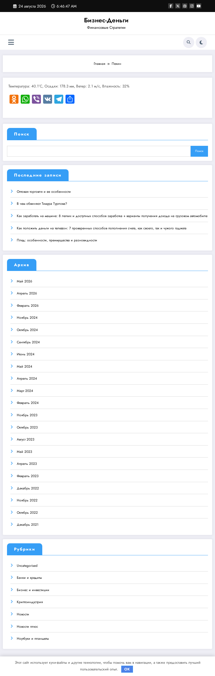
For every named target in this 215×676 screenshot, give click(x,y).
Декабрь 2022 (28, 488)
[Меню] (11, 42)
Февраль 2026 (28, 305)
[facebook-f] (170, 5)
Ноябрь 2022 (27, 500)
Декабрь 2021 (27, 524)
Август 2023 (25, 439)
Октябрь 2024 (27, 329)
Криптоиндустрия (30, 601)
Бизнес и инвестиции (33, 589)
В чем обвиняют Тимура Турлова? (42, 203)
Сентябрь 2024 (28, 342)
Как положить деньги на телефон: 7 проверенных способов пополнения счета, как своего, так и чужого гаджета (101, 228)
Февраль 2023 (28, 476)
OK (127, 669)
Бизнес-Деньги (106, 20)
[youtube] (198, 5)
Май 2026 (24, 281)
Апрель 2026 (27, 293)
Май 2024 (24, 366)
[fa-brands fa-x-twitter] (177, 5)
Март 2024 (25, 390)
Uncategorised (27, 565)
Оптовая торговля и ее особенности (44, 191)
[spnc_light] (201, 42)
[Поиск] (188, 42)
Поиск (22, 134)
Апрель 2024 (27, 378)
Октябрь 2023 (27, 427)
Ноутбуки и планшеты (33, 638)
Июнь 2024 (25, 354)
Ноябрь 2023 (27, 415)
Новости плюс (27, 626)
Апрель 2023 (27, 463)
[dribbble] (184, 5)
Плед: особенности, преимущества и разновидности (57, 240)
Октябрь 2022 (27, 512)
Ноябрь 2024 (27, 317)
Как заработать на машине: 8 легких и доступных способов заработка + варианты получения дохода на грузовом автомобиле (112, 215)
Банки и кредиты (29, 577)
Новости (23, 614)
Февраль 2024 (28, 402)
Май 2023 (24, 451)
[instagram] (191, 5)
